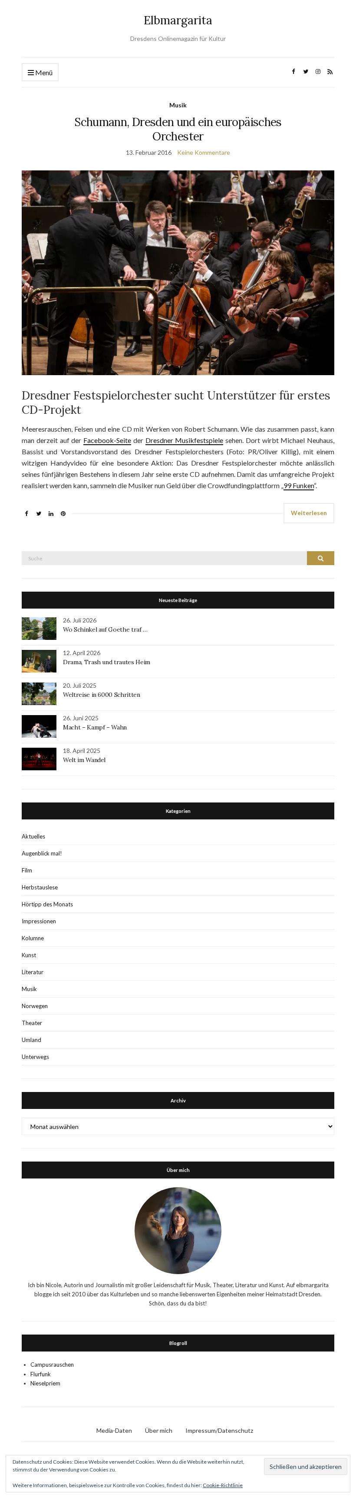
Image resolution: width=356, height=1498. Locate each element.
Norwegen (35, 1005)
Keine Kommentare (203, 152)
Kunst (29, 955)
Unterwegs (35, 1056)
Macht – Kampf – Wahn (95, 727)
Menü (43, 72)
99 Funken (298, 485)
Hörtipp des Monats (47, 904)
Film (27, 870)
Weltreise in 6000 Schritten (101, 695)
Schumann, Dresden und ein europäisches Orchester (177, 129)
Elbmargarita (178, 20)
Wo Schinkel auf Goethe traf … (105, 629)
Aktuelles (33, 836)
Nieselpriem (45, 1383)
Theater (32, 1022)
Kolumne (33, 938)
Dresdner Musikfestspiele (184, 440)
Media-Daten (114, 1430)
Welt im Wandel (85, 760)
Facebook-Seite (107, 440)
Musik (178, 105)
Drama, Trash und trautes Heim (106, 662)
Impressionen (39, 921)
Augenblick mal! (42, 853)
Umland (31, 1039)
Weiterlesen (309, 512)
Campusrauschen (52, 1364)
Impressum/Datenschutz (219, 1430)
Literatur (32, 972)
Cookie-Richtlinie (223, 1485)
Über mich (158, 1430)
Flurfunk (40, 1374)
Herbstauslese (40, 887)
